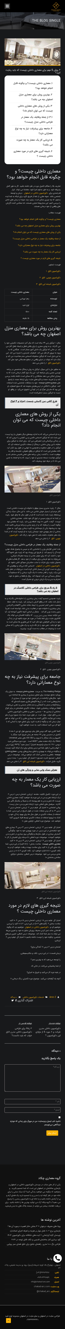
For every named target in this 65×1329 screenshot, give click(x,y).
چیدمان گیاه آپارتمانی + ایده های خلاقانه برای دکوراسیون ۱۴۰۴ (34, 1235)
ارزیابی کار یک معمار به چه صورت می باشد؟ (34, 142)
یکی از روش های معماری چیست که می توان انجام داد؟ (36, 232)
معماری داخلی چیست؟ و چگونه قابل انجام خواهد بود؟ (33, 85)
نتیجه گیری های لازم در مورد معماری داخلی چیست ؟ (33, 153)
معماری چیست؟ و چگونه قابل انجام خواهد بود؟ (39, 219)
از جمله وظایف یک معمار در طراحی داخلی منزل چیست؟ (37, 119)
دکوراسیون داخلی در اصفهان (36, 193)
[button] (57, 1258)
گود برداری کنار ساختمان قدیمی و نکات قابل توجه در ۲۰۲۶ (35, 1239)
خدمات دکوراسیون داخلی (33, 997)
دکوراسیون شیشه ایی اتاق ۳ (48, 284)
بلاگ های (22, 1206)
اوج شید (8, 1316)
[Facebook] (16, 1000)
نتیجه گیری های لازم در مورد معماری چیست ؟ (40, 258)
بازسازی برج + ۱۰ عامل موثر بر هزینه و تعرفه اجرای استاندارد (35, 1230)
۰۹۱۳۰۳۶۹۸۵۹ (43, 1277)
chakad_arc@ (43, 1291)
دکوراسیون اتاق (54, 363)
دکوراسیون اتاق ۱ (53, 271)
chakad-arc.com (42, 1286)
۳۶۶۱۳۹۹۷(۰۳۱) (42, 1272)
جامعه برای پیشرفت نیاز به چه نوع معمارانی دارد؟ (34, 131)
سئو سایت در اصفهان (28, 1316)
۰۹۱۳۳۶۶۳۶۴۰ (33, 1319)
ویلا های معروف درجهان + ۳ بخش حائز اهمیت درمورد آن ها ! (34, 1226)
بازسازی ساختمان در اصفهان (48, 1188)
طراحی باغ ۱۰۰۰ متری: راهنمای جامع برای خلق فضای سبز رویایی (33, 1244)
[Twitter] (12, 1000)
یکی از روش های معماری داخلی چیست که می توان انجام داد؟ (35, 108)
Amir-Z (52, 997)
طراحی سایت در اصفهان (50, 1316)
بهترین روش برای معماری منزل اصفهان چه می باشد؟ (36, 97)
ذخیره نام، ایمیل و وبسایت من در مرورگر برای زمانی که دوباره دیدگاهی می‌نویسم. (35, 1123)
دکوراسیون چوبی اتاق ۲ (50, 277)
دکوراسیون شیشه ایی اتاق (33, 761)
